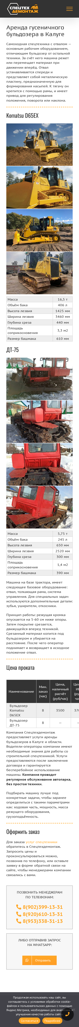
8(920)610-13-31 (43, 914)
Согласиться (29, 1020)
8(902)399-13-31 (43, 907)
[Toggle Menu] (70, 9)
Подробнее (52, 1020)
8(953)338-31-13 (43, 921)
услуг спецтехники (41, 842)
